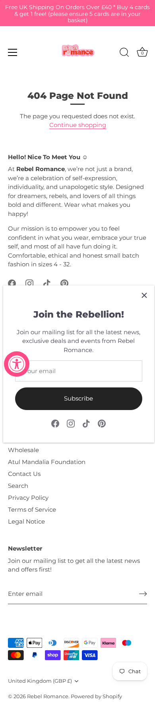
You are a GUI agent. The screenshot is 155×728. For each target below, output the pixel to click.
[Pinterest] (102, 423)
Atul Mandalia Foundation (46, 462)
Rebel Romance (47, 696)
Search (18, 485)
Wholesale (23, 450)
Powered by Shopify (96, 696)
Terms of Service (32, 509)
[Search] (124, 53)
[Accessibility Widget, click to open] (16, 364)
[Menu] (12, 52)
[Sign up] (143, 594)
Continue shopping (77, 125)
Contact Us (24, 474)
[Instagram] (71, 423)
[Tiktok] (86, 423)
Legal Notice (26, 521)
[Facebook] (55, 423)
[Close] (144, 295)
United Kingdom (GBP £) (40, 681)
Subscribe (78, 398)
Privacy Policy (28, 497)
